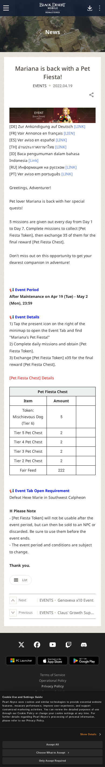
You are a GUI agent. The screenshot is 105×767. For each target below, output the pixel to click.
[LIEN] (69, 133)
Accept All (52, 744)
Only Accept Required (52, 760)
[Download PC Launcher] (89, 8)
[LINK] (79, 126)
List (24, 580)
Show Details (88, 734)
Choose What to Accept (50, 752)
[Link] (33, 160)
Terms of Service (52, 675)
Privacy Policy (52, 686)
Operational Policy (52, 680)
